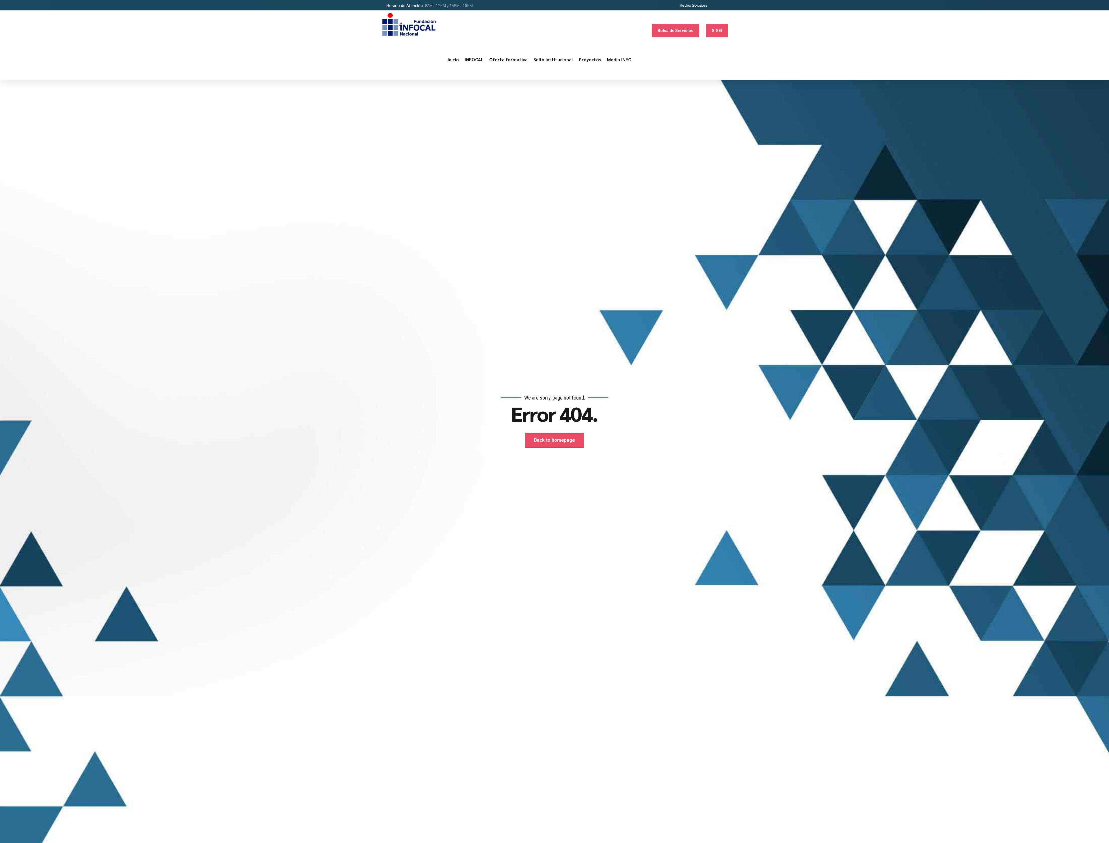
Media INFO (619, 59)
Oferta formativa (508, 59)
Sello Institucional (553, 59)
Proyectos (590, 59)
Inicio (453, 59)
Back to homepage (554, 440)
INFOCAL (474, 59)
